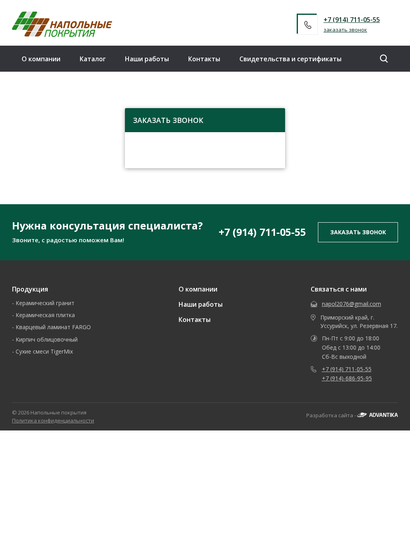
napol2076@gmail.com (351, 304)
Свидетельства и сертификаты (290, 58)
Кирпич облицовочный (47, 339)
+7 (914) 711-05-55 (352, 19)
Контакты (204, 58)
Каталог (93, 58)
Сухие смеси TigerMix (44, 351)
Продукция (30, 289)
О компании (41, 58)
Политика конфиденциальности (53, 420)
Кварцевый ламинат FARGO (53, 327)
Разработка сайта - (331, 415)
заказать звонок (345, 29)
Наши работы (147, 58)
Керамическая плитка (45, 315)
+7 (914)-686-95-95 (347, 378)
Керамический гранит (45, 303)
